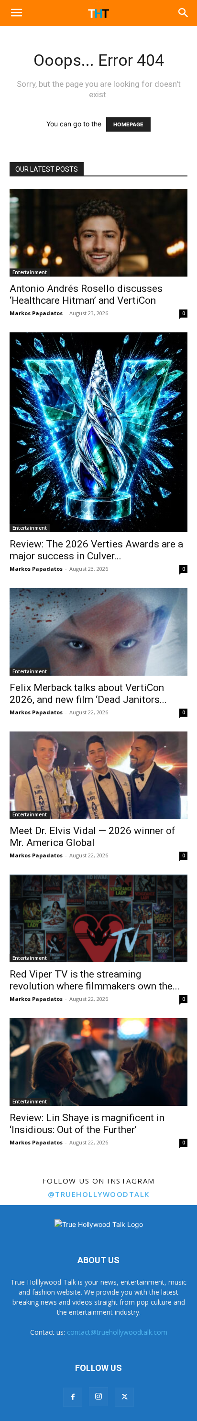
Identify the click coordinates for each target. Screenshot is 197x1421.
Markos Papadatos (36, 313)
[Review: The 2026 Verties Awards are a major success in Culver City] (98, 432)
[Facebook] (72, 1397)
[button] (16, 13)
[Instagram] (98, 1396)
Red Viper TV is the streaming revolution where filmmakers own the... (95, 980)
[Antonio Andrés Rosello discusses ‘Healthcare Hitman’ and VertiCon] (98, 233)
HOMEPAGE (128, 124)
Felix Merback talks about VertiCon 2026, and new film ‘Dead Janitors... (88, 693)
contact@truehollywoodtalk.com (117, 1332)
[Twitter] (124, 1397)
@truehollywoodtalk (99, 1194)
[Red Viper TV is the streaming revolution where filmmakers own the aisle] (98, 918)
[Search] (183, 13)
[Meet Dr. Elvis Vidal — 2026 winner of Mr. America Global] (98, 775)
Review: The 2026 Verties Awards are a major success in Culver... (96, 550)
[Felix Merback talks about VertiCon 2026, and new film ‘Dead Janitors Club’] (98, 632)
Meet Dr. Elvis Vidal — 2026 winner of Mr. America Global (92, 836)
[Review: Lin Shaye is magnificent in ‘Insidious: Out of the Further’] (98, 1062)
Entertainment (29, 272)
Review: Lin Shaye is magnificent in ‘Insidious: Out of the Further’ (87, 1123)
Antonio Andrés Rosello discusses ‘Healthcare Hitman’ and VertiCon (86, 294)
